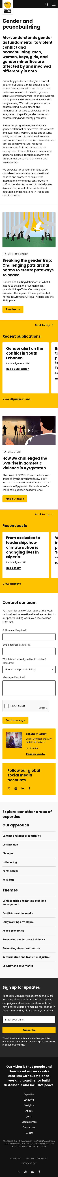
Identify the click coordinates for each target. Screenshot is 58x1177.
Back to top (42, 325)
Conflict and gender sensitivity (21, 836)
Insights (29, 1105)
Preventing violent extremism (21, 948)
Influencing (9, 862)
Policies (29, 1133)
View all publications (16, 399)
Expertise (29, 1094)
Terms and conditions (36, 1158)
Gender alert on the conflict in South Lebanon (24, 353)
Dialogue (7, 853)
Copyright (15, 1158)
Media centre (29, 1121)
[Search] (46, 4)
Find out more (15, 498)
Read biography (35, 754)
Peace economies (13, 930)
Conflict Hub (10, 844)
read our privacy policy (13, 1044)
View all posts (12, 583)
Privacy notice (29, 1163)
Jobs (29, 1116)
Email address (16, 644)
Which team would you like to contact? (24, 661)
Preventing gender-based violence (23, 939)
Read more (13, 309)
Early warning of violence (18, 922)
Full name (14, 630)
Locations (29, 1099)
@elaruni (34, 747)
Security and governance (17, 965)
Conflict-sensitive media (17, 913)
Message (13, 677)
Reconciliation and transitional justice (26, 957)
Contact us (29, 1127)
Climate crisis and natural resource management (24, 902)
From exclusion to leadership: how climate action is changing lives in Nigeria (23, 547)
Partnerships (10, 871)
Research (8, 879)
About (29, 1110)
